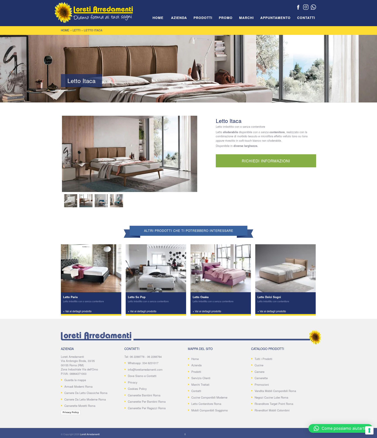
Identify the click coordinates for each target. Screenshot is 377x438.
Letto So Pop (137, 297)
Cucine (259, 365)
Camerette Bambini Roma (144, 395)
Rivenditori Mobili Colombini (272, 410)
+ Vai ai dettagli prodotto (77, 311)
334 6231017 (150, 363)
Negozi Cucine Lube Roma (271, 397)
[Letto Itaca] (129, 154)
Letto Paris (70, 297)
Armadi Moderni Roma (78, 386)
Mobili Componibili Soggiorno (209, 410)
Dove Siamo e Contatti (142, 376)
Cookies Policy (137, 389)
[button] (340, 428)
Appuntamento (275, 18)
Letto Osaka (201, 297)
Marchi (246, 18)
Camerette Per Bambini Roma (147, 401)
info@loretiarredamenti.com (145, 369)
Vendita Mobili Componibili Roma (275, 391)
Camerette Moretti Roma (79, 406)
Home (158, 18)
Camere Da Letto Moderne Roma (85, 399)
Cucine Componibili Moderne (209, 397)
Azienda (179, 18)
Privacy (132, 382)
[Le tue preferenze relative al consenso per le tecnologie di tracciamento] (369, 430)
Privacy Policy (71, 412)
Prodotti (203, 18)
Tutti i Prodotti (263, 359)
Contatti (306, 18)
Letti (77, 30)
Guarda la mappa (75, 380)
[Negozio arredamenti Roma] (100, 15)
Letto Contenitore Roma (206, 404)
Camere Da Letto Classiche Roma (85, 393)
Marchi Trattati (200, 384)
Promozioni (262, 384)
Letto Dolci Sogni (269, 297)
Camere (259, 372)
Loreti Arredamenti (89, 434)
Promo (226, 18)
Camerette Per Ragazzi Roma (147, 408)
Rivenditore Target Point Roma (274, 404)
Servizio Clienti (200, 378)
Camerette (261, 378)
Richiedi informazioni (266, 160)
